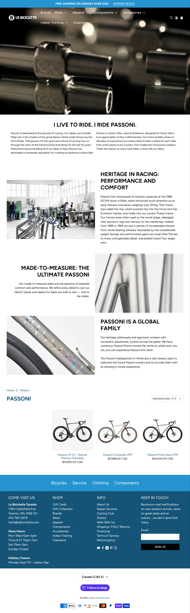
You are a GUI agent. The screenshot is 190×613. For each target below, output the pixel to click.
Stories (101, 518)
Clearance (81, 22)
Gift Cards (59, 504)
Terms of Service (108, 535)
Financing (103, 531)
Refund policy (106, 540)
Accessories (132, 12)
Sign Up (160, 547)
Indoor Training (52, 22)
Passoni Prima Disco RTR (163, 454)
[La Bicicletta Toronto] (23, 17)
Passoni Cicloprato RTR (117, 454)
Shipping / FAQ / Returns (113, 527)
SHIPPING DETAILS (124, 3)
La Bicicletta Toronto (99, 597)
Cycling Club (105, 513)
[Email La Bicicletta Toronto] (98, 548)
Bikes (59, 12)
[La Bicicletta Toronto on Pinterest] (111, 548)
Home (10, 390)
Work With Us (106, 522)
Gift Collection (63, 509)
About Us (103, 504)
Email (145, 530)
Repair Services (107, 509)
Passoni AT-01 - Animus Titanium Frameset (72, 456)
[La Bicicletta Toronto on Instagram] (107, 548)
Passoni (24, 390)
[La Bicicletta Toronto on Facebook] (102, 548)
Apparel (79, 12)
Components (103, 12)
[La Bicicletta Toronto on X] (115, 548)
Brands (46, 12)
